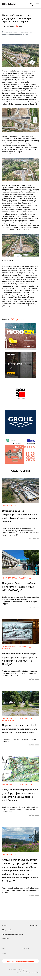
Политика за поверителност (13, 934)
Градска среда (25, 578)
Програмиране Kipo (32, 972)
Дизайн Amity (21, 972)
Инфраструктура (9, 506)
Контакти (33, 925)
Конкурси (6, 648)
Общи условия (7, 930)
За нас (4, 925)
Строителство (8, 720)
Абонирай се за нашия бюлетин (20, 961)
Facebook (5, 939)
